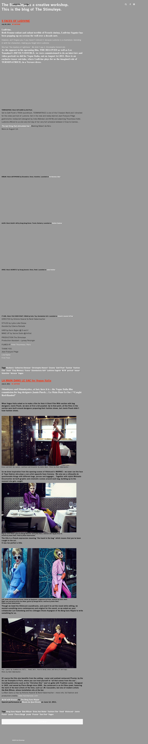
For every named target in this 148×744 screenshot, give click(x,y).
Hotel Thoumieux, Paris (21, 345)
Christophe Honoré (40, 368)
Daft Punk (60, 368)
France (27, 370)
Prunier (35, 714)
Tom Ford (43, 714)
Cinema (52, 368)
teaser (77, 370)
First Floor (6, 358)
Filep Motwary (18, 370)
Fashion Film (53, 711)
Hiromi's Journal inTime (65, 316)
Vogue (20, 373)
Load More (42, 722)
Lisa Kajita (6, 355)
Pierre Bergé (20, 714)
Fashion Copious (57, 223)
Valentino (5, 373)
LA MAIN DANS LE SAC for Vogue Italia (26, 380)
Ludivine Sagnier (54, 370)
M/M (64, 370)
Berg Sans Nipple (13, 711)
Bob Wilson (27, 711)
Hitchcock (69, 711)
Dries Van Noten (40, 711)
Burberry (10, 368)
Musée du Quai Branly (31, 702)
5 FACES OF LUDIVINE (16, 21)
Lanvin (10, 714)
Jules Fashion (51, 270)
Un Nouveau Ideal (54, 177)
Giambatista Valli (38, 370)
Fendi (8, 370)
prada (28, 714)
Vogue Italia (33, 56)
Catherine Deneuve (23, 368)
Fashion (69, 368)
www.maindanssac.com (28, 696)
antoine (17, 24)
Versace (14, 373)
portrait (70, 370)
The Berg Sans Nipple (30, 700)
